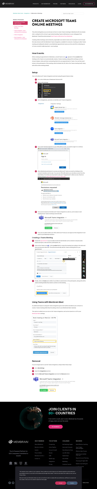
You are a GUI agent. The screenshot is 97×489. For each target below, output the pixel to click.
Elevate (50, 453)
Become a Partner (39, 447)
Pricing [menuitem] (55, 3)
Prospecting (52, 444)
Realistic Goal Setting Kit (82, 463)
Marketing (64, 461)
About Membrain (39, 444)
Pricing (50, 464)
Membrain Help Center (18, 13)
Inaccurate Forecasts (67, 447)
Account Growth (53, 450)
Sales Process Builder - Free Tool (81, 454)
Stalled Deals (65, 455)
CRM (50, 455)
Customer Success (66, 464)
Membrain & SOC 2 (39, 455)
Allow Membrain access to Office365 (56, 176)
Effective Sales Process (81, 451)
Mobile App (52, 458)
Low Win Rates (66, 453)
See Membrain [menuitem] (89, 3)
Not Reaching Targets (67, 444)
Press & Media (38, 453)
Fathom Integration (18, 34)
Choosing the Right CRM (82, 461)
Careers (36, 450)
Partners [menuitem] (63, 3)
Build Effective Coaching (82, 444)
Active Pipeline (52, 447)
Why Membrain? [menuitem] (45, 3)
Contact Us (37, 458)
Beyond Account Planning (82, 458)
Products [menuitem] (36, 3)
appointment (43, 240)
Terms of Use (86, 482)
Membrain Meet (36, 313)
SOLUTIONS (65, 458)
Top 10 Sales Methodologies (79, 447)
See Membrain (55, 426)
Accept (60, 483)
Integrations (27, 13)
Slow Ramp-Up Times (67, 450)
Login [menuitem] (79, 3)
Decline (72, 483)
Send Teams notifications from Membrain (61, 36)
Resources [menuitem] (72, 3)
